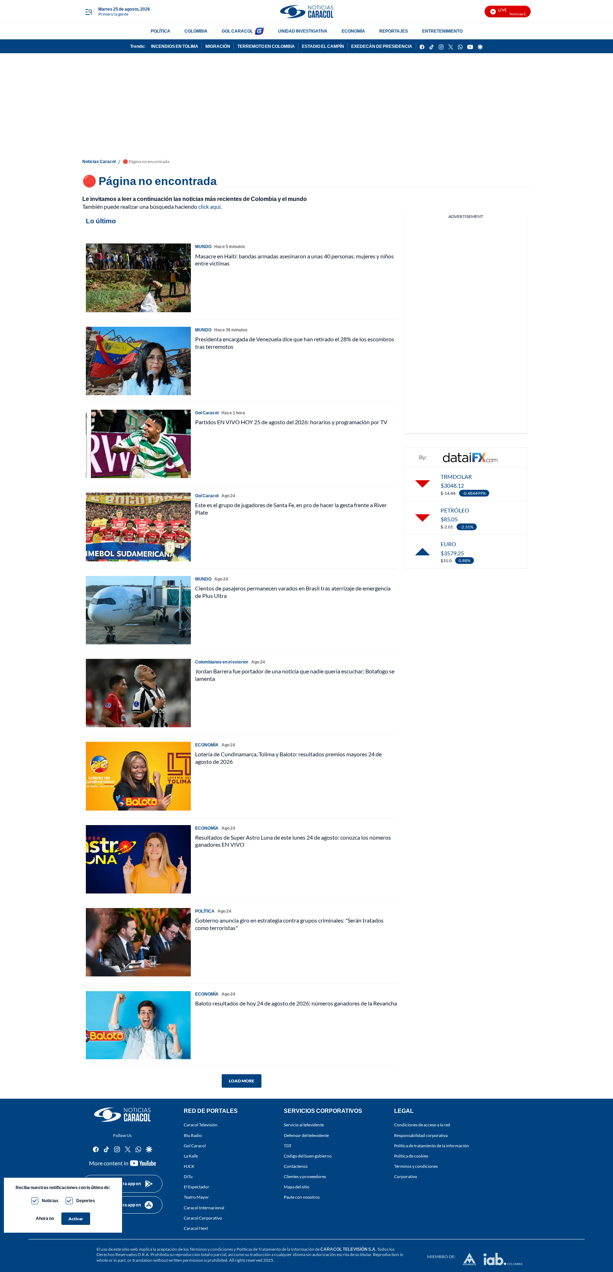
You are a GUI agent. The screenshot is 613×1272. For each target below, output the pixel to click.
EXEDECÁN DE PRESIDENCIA (381, 46)
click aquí (209, 206)
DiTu (188, 1176)
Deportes (85, 1200)
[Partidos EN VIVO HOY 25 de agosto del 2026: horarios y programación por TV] (138, 444)
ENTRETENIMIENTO (442, 31)
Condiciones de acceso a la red (422, 1125)
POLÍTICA (160, 31)
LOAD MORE (241, 1080)
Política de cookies (411, 1156)
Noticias (50, 1200)
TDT (288, 1145)
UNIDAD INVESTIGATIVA (302, 31)
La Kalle (191, 1156)
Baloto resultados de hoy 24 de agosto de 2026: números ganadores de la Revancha (296, 1003)
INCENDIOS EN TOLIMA (174, 46)
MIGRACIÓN (217, 46)
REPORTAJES (393, 31)
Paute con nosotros (302, 1197)
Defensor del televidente (306, 1135)
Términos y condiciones (416, 1166)
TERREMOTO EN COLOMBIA (266, 46)
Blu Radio (193, 1135)
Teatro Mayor (196, 1197)
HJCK (189, 1166)
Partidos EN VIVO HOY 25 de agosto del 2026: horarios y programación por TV (291, 422)
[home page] (306, 11)
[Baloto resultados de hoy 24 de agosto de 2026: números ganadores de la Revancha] (138, 1025)
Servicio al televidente (304, 1125)
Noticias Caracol (99, 161)
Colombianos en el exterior (221, 662)
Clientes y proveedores (305, 1176)
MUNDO (203, 246)
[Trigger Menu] (88, 11)
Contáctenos (296, 1166)
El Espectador (196, 1187)
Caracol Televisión (200, 1125)
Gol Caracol (195, 1145)
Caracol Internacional (204, 1207)
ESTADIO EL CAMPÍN (323, 46)
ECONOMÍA (353, 31)
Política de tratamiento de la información (431, 1145)
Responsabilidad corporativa (421, 1135)
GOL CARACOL (237, 31)
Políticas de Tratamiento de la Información (275, 1249)
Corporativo (405, 1176)
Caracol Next (196, 1228)
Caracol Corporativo (203, 1218)
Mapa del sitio (296, 1187)
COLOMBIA (196, 31)
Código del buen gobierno (308, 1156)
